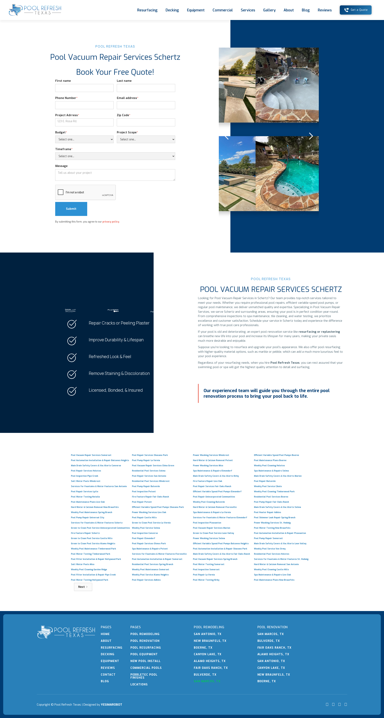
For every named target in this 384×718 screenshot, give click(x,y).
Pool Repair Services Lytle (84, 491)
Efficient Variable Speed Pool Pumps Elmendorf (217, 491)
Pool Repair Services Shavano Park (150, 455)
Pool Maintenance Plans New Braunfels (274, 580)
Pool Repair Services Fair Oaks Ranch (212, 486)
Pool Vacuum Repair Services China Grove (153, 465)
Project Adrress (67, 115)
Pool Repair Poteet (142, 502)
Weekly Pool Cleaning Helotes (269, 465)
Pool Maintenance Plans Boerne (270, 460)
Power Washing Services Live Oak (149, 512)
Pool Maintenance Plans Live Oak (88, 502)
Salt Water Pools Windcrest (85, 481)
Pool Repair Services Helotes (86, 470)
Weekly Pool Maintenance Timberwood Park (93, 548)
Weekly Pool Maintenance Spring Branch (91, 512)
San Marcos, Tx (207, 681)
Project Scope (127, 132)
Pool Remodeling (145, 634)
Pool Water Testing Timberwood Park (90, 554)
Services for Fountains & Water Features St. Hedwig (281, 559)
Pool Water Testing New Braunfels (272, 528)
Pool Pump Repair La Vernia (146, 460)
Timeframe (63, 149)
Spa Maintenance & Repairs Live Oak (272, 574)
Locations (139, 684)
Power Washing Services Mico (208, 465)
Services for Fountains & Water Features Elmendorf (220, 517)
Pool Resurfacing (145, 648)
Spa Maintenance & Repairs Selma (271, 470)
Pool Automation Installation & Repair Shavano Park (220, 548)
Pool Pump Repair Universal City (87, 517)
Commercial (223, 10)
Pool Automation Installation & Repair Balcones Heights (100, 460)
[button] (227, 136)
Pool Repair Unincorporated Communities (214, 496)
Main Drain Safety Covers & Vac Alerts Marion (278, 476)
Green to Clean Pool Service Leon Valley (213, 533)
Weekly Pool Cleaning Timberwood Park (274, 491)
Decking (172, 10)
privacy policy (110, 221)
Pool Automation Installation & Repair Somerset (157, 559)
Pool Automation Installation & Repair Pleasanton (280, 533)
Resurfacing (147, 10)
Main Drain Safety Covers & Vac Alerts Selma (277, 507)
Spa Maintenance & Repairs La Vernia (212, 512)
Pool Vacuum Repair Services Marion (211, 528)
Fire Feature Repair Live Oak (207, 481)
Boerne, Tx (203, 648)
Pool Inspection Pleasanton (207, 522)
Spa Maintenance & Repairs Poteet (150, 548)
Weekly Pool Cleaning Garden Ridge (89, 569)
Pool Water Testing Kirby (206, 580)
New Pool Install (145, 661)
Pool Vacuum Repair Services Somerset (91, 455)
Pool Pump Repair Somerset (268, 538)
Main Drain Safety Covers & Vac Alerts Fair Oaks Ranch (221, 554)
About (289, 10)
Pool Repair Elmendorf (143, 538)
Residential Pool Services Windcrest (151, 481)
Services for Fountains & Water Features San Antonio (99, 486)
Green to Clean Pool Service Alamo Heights (93, 543)
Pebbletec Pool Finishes (143, 676)
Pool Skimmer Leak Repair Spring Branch (274, 517)
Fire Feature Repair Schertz (85, 533)
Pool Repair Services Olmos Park (149, 543)
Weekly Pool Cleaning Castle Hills (271, 569)
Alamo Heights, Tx (210, 661)
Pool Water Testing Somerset (208, 564)
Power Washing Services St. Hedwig (272, 522)
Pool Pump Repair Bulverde (146, 486)
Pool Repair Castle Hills (144, 517)
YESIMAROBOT (111, 705)
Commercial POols (146, 668)
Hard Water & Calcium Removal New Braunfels (95, 507)
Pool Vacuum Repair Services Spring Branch (215, 559)
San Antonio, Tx (207, 634)
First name (63, 81)
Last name (124, 81)
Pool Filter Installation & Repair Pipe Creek (93, 574)
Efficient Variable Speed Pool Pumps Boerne (276, 455)
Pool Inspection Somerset (206, 569)
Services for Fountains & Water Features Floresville (159, 554)
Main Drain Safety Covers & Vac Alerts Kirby (216, 476)
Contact (108, 675)
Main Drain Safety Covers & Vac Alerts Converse (96, 465)
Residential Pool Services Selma (148, 470)
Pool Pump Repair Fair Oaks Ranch (271, 502)
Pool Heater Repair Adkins (267, 512)
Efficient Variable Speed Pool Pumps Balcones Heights (221, 543)
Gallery (269, 10)
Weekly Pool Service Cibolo (268, 486)
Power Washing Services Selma (209, 538)
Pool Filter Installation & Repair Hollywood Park (96, 559)
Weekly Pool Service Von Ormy (270, 548)
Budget (61, 132)
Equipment (196, 10)
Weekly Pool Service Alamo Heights (150, 574)
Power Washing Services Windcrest (211, 455)
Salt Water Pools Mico (82, 564)
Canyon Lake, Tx (207, 654)
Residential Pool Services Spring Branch (152, 564)
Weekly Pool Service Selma (146, 528)
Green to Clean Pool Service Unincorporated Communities (100, 528)
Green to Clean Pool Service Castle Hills (91, 538)
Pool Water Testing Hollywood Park (89, 580)
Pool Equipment (144, 654)
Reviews (325, 10)
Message (61, 166)
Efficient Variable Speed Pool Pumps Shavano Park (158, 507)
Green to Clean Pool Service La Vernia (151, 522)
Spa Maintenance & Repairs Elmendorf (212, 470)
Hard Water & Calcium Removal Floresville (215, 507)
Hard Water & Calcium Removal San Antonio (276, 564)
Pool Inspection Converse (145, 533)
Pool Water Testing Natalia (85, 496)
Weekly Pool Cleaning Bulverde (209, 502)
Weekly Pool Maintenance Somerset (150, 569)
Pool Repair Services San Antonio (149, 476)
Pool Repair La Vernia (204, 574)
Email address (127, 98)
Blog (306, 10)
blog (105, 681)
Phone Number (66, 98)
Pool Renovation (145, 641)
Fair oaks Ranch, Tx (211, 668)
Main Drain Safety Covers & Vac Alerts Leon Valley (280, 543)
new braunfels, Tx (210, 641)
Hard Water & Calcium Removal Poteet (213, 460)
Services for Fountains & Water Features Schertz (97, 522)
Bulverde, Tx (205, 675)
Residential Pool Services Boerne (271, 496)
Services (248, 10)
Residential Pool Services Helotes (271, 554)
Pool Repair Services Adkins (146, 580)
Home (105, 634)
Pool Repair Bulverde (265, 481)
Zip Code (123, 115)
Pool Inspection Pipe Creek (84, 476)
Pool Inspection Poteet (144, 491)
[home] (34, 10)
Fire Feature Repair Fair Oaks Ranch (150, 496)
